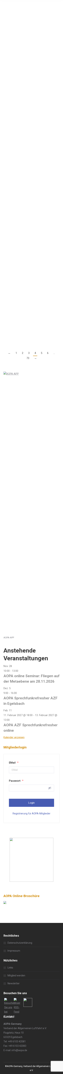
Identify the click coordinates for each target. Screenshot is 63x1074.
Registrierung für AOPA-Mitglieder (31, 813)
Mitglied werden (16, 975)
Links (10, 967)
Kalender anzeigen (14, 737)
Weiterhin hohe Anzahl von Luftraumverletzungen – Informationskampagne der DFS (28, 20)
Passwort (16, 780)
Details (7, 62)
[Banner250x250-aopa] (31, 880)
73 (27, 358)
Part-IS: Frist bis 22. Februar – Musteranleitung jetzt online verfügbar (27, 74)
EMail (13, 762)
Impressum (14, 950)
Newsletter (14, 983)
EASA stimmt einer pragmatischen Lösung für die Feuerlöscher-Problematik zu (30, 138)
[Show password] (49, 788)
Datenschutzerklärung (20, 942)
